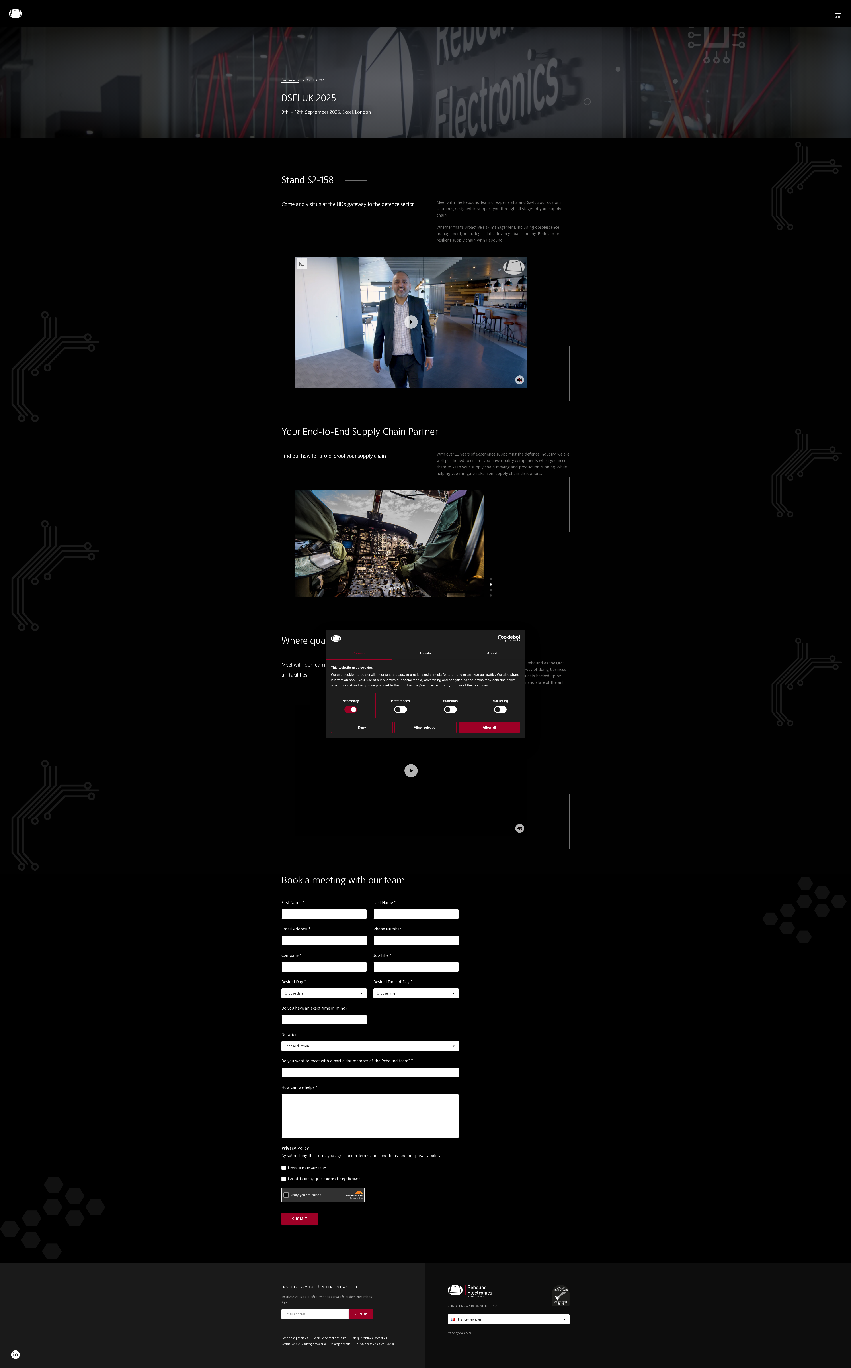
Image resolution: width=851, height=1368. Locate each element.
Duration (289, 1034)
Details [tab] (425, 653)
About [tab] (492, 653)
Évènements (290, 80)
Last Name (384, 902)
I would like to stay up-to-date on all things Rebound (324, 1179)
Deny (362, 727)
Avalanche (465, 1333)
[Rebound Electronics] (15, 13)
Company (291, 955)
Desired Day (293, 981)
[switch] (400, 709)
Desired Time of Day (392, 981)
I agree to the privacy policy (307, 1168)
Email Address (295, 929)
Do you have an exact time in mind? (314, 1008)
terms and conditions (378, 1155)
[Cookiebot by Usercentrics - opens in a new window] (501, 638)
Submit (299, 1218)
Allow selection (425, 727)
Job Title (382, 955)
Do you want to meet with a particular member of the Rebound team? (347, 1060)
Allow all (489, 727)
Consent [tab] (359, 653)
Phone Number (388, 929)
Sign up (361, 1314)
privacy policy (427, 1155)
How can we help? (299, 1087)
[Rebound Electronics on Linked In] (15, 1354)
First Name (292, 902)
